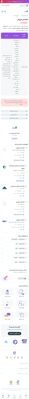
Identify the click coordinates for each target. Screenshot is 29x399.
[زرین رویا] (9, 342)
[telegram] (14, 357)
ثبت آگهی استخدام (14, 333)
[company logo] (14, 128)
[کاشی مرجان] (18, 342)
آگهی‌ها (14, 397)
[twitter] (11, 357)
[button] (5, 11)
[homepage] (14, 353)
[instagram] (7, 357)
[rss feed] (22, 357)
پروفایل (3, 397)
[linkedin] (18, 357)
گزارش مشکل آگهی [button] (14, 118)
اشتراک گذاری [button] (14, 115)
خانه (26, 397)
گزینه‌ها (20, 397)
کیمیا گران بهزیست (24, 15)
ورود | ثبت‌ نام (5, 5)
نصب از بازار (21, 278)
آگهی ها (15, 15)
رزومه (8, 397)
